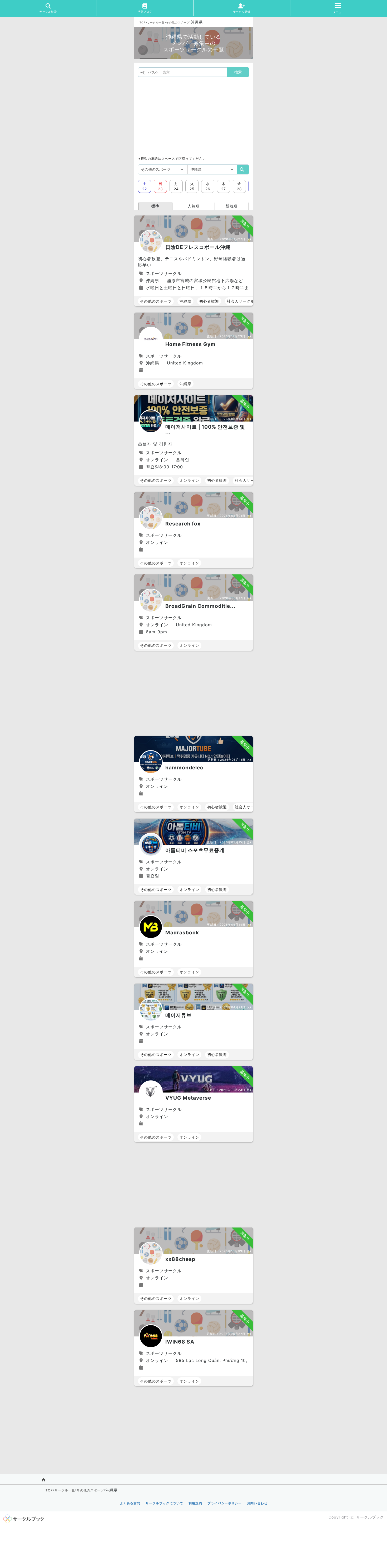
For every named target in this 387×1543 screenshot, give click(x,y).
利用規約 (195, 1503)
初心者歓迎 (209, 301)
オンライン (189, 480)
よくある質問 (130, 1503)
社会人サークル (241, 301)
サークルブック (370, 1517)
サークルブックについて (164, 1503)
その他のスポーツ (177, 22)
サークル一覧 (156, 22)
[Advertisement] (193, 116)
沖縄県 (185, 301)
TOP (143, 22)
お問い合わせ (257, 1503)
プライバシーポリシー (224, 1503)
